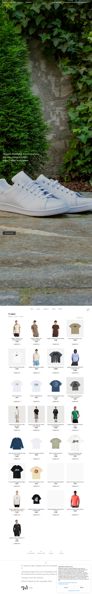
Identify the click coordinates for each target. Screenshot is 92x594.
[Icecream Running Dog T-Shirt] (17, 471)
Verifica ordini (41, 553)
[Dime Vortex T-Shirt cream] (36, 471)
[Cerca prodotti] (88, 309)
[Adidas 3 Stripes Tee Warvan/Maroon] (17, 328)
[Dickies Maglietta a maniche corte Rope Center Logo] (17, 499)
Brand (53, 309)
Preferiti (51, 553)
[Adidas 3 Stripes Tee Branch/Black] (36, 328)
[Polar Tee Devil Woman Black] (55, 471)
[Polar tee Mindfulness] (36, 385)
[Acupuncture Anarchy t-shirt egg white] (17, 414)
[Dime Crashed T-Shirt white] (17, 357)
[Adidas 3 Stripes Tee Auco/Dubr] (55, 328)
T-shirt (21, 316)
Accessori (46, 309)
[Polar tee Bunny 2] (17, 385)
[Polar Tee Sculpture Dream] (36, 443)
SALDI (60, 309)
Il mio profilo (31, 553)
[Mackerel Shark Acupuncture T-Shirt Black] (36, 499)
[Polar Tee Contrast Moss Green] (75, 471)
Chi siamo (12, 2)
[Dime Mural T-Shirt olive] (75, 328)
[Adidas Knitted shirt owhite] (36, 357)
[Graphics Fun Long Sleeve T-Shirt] (17, 527)
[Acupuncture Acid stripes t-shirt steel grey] (75, 385)
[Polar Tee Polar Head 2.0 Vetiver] (55, 443)
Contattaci (28, 2)
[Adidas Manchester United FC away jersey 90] (75, 357)
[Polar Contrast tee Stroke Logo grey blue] (55, 385)
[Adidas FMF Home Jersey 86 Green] (75, 414)
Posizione (20, 2)
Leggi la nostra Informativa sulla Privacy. (68, 582)
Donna (38, 309)
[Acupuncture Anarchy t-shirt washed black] (36, 414)
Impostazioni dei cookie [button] (73, 590)
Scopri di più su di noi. (63, 584)
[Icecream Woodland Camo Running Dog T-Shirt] (75, 443)
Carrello (61, 553)
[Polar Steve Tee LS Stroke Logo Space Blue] (17, 443)
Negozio (5, 2)
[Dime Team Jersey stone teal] (55, 357)
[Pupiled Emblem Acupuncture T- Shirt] (55, 499)
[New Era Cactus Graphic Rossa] (75, 499)
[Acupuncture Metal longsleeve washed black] (55, 414)
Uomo (31, 309)
